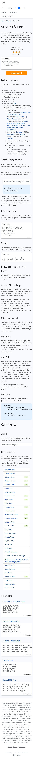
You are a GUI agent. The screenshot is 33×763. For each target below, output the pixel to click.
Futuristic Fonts (10, 533)
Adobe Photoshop (21, 117)
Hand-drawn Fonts (11, 515)
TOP (24, 8)
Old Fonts (8, 529)
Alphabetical (13, 12)
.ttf (15, 104)
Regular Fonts (9, 496)
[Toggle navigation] (4, 2)
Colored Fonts (10, 588)
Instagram (19, 132)
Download (15, 73)
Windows (24, 112)
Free (2, 8)
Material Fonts (10, 569)
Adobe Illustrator (19, 123)
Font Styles (8, 573)
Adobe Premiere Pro (14, 119)
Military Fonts (9, 477)
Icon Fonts (8, 544)
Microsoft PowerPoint (14, 125)
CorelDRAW (11, 130)
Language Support (7, 16)
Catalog (9, 8)
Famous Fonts (10, 485)
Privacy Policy (12, 747)
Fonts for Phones (11, 552)
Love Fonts (8, 580)
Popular (3, 12)
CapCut (22, 134)
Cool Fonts (8, 488)
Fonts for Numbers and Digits (15, 556)
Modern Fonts (10, 522)
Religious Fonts (10, 577)
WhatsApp (10, 134)
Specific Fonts (9, 565)
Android (14, 115)
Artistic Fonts (9, 537)
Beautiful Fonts (10, 470)
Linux (9, 115)
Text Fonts (8, 548)
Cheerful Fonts (10, 473)
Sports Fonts (9, 526)
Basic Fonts (9, 500)
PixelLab (10, 139)
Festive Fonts (9, 507)
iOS (19, 115)
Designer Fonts (10, 481)
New (17, 8)
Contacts (22, 747)
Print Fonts (8, 503)
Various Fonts (9, 511)
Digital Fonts (9, 541)
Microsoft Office (17, 128)
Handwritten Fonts (11, 518)
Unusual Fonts (10, 492)
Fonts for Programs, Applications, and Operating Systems (16, 560)
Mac (29, 112)
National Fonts (10, 584)
